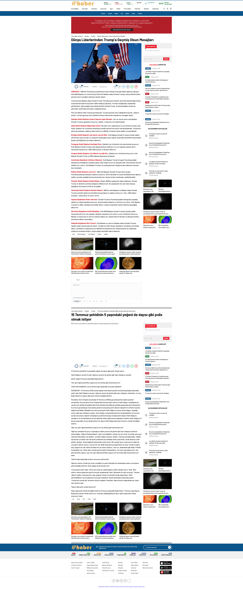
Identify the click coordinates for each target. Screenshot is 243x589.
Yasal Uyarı (142, 586)
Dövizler (120, 565)
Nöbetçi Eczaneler (92, 568)
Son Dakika (74, 9)
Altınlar (120, 562)
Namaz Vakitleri (84, 554)
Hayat (133, 13)
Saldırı (99, 234)
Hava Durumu (109, 554)
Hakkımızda (101, 586)
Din (122, 13)
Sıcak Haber (134, 573)
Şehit (94, 499)
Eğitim (127, 13)
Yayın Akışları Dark (92, 565)
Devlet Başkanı (81, 234)
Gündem (94, 9)
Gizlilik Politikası (114, 586)
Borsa (73, 554)
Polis (89, 499)
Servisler (85, 9)
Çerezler (122, 586)
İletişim (107, 586)
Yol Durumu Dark (76, 565)
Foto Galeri (127, 9)
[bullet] (96, 301)
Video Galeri (134, 565)
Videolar (137, 9)
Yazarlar (146, 9)
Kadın (118, 9)
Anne (78, 499)
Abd (73, 234)
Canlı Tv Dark (91, 562)
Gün (84, 499)
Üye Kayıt (145, 565)
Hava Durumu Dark (77, 562)
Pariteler (142, 554)
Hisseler (133, 554)
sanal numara (91, 573)
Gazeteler (155, 9)
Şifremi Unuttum (148, 568)
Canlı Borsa (105, 562)
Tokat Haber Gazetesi (77, 36)
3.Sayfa (103, 13)
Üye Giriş (145, 562)
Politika (140, 13)
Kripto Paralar (166, 554)
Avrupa (110, 13)
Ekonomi (103, 9)
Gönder (77, 301)
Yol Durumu (154, 554)
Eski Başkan (91, 234)
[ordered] (94, 301)
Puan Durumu (121, 554)
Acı (73, 499)
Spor (111, 9)
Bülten (116, 13)
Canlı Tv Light (75, 568)
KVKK (126, 586)
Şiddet (106, 234)
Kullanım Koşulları (133, 586)
